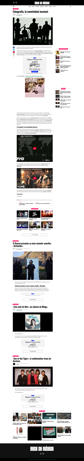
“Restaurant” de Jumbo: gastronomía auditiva (34, 76)
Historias (50, 6)
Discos (30, 6)
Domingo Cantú (19, 15)
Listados (46, 6)
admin (18, 364)
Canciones (37, 6)
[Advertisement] (35, 105)
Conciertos (42, 6)
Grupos (33, 6)
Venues (54, 6)
